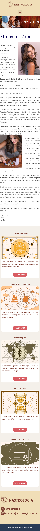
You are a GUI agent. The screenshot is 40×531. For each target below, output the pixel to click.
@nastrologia (13, 508)
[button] (20, 12)
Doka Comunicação (25, 528)
